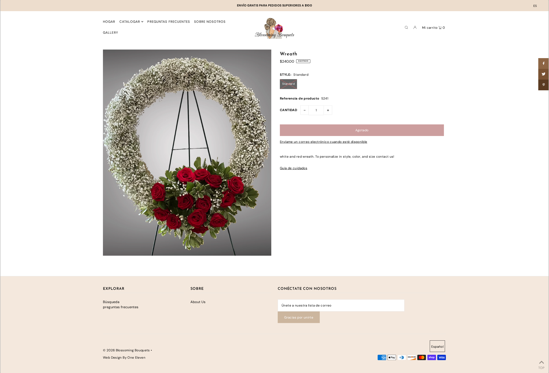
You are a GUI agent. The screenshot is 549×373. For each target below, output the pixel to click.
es (535, 6)
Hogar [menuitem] (109, 22)
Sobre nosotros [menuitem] (210, 22)
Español (437, 346)
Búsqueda (111, 302)
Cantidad (288, 110)
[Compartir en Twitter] (543, 74)
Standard (288, 84)
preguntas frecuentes (121, 307)
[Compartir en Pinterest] (543, 85)
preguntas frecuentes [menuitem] (168, 22)
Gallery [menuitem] (110, 32)
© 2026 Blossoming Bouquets (126, 350)
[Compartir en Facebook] (543, 63)
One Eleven (136, 357)
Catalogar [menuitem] (129, 22)
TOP (541, 367)
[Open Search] (406, 27)
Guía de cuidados (293, 168)
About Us (198, 302)
